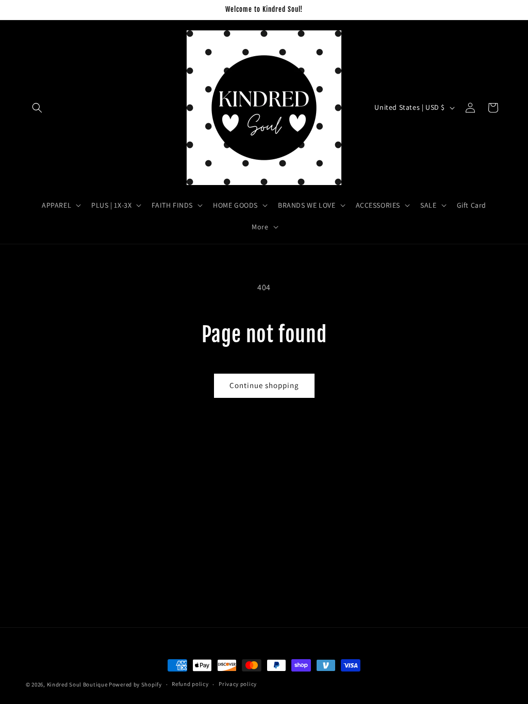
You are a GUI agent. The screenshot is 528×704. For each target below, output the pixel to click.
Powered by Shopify (135, 684)
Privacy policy (238, 684)
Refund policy (190, 684)
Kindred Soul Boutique (78, 684)
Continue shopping (264, 385)
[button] (37, 107)
